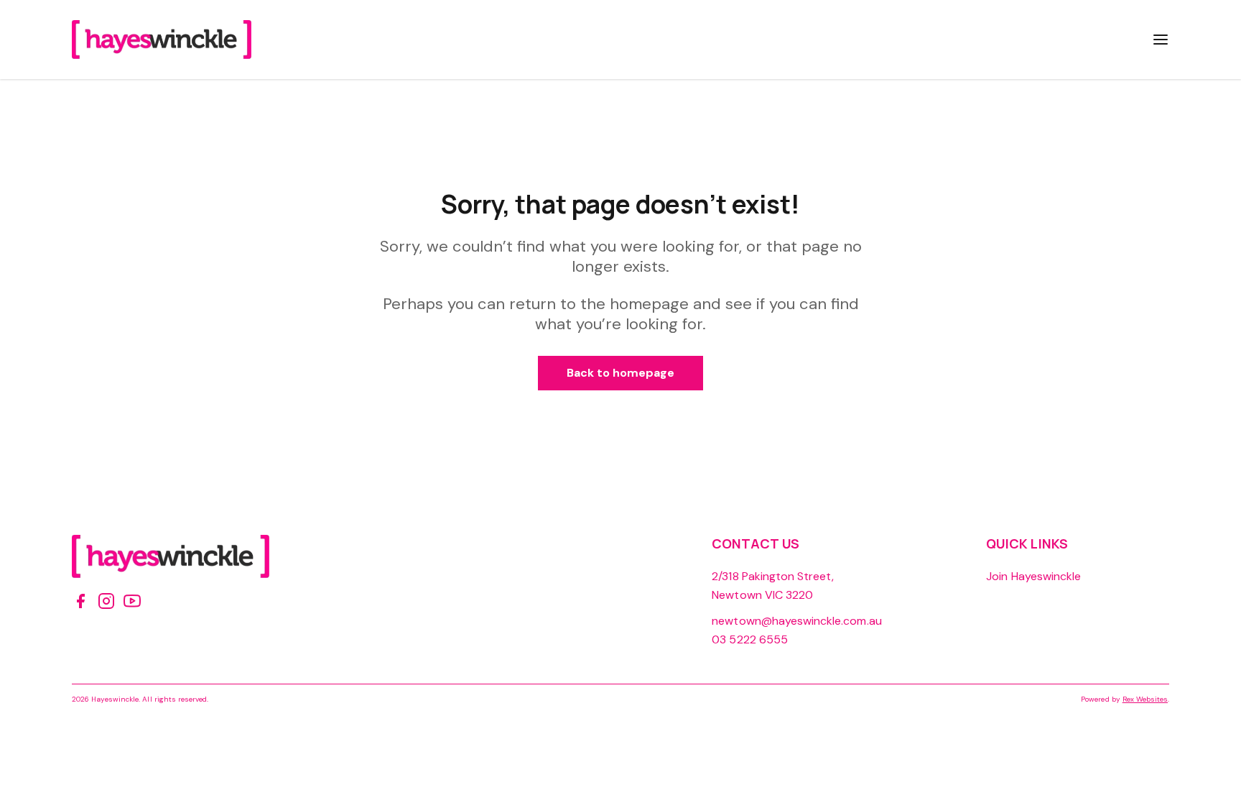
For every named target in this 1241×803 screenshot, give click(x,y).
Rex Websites (1145, 699)
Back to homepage (621, 372)
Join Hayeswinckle (1033, 576)
